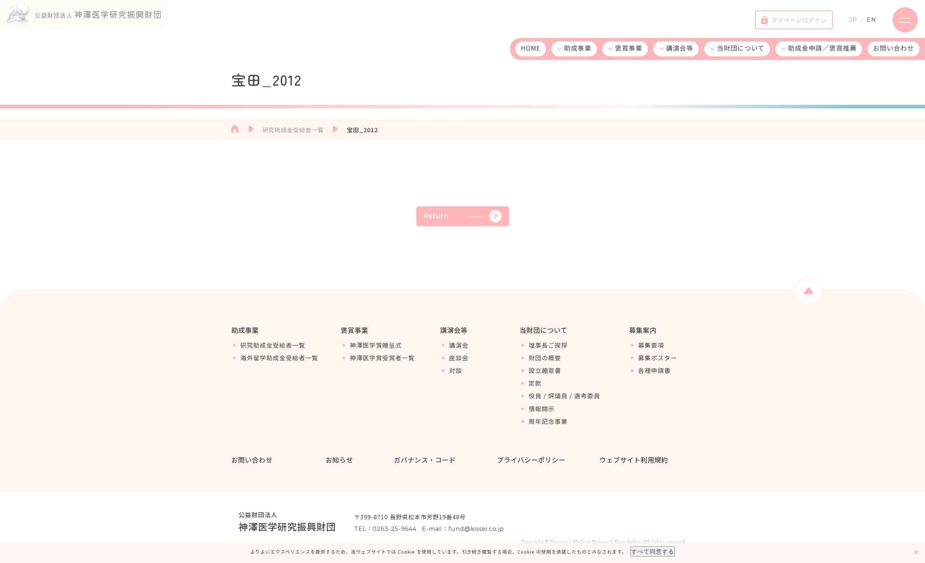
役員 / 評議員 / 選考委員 (564, 395)
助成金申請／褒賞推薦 (822, 47)
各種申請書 (654, 370)
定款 (535, 383)
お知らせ (339, 459)
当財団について (741, 47)
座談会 (459, 357)
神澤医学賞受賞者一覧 (382, 357)
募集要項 (651, 345)
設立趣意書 (545, 370)
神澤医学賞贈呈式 (376, 345)
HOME (531, 47)
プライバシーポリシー (531, 459)
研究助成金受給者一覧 (272, 345)
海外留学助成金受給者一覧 (279, 357)
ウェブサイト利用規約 (633, 459)
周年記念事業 (548, 421)
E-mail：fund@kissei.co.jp (463, 528)
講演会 (459, 345)
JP (853, 19)
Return (436, 216)
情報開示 (542, 408)
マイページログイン (799, 20)
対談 (455, 370)
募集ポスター (657, 357)
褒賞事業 (628, 47)
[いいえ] (916, 552)
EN (871, 19)
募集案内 (643, 330)
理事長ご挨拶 (548, 345)
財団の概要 (545, 357)
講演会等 (679, 47)
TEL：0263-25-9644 (385, 528)
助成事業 (577, 47)
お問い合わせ (893, 47)
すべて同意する (652, 551)
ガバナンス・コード (425, 459)
